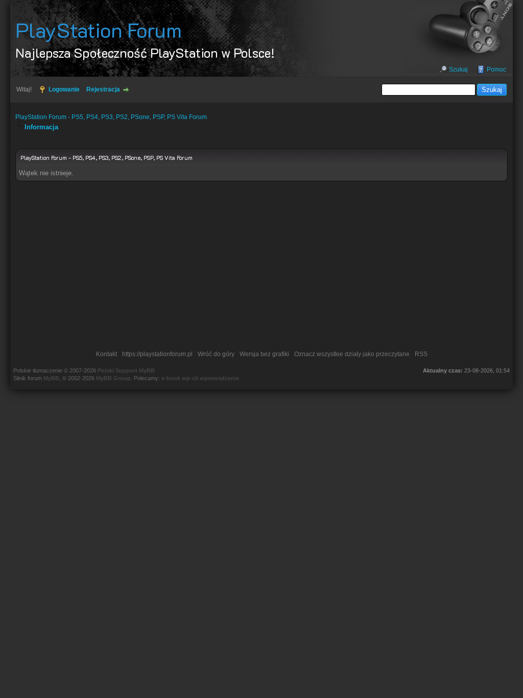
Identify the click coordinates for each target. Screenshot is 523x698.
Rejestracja (103, 89)
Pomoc (496, 69)
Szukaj (458, 69)
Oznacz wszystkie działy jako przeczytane (352, 354)
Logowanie (64, 89)
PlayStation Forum (98, 29)
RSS (421, 354)
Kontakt (106, 354)
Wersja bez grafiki (264, 354)
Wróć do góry (216, 354)
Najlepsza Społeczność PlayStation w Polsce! (145, 52)
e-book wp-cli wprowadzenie (200, 378)
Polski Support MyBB (126, 370)
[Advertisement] (262, 268)
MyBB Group (113, 378)
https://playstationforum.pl (157, 354)
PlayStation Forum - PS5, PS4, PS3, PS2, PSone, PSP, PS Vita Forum (111, 117)
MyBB (51, 378)
